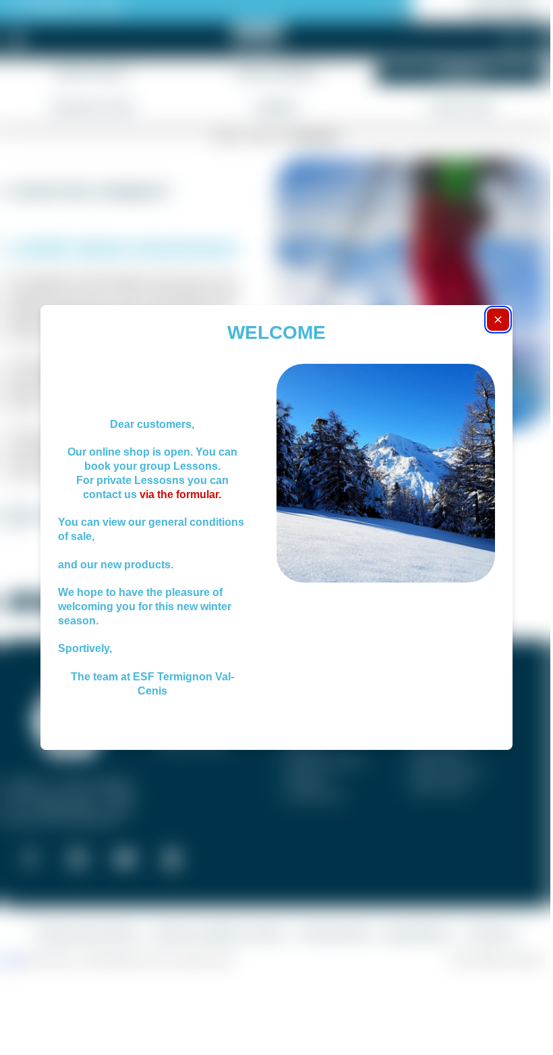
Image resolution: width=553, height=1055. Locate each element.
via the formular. (179, 494)
